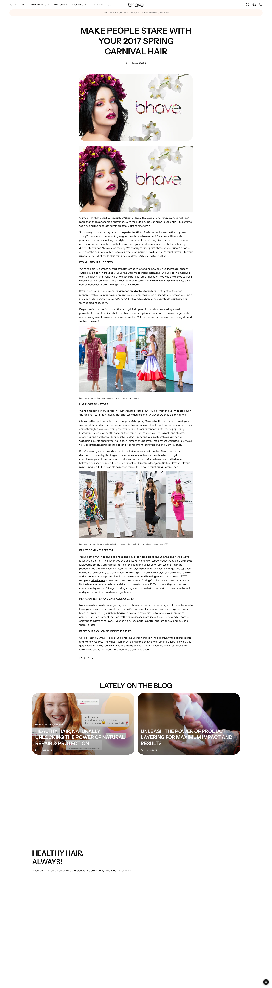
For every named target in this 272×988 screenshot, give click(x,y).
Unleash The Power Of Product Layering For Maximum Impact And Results (186, 737)
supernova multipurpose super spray (121, 294)
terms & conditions (172, 877)
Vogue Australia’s (170, 560)
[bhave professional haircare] (136, 5)
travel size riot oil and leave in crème (160, 613)
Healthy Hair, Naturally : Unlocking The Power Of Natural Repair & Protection (80, 737)
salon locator (98, 580)
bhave (97, 217)
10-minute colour (42, 877)
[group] (136, 12)
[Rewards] (266, 982)
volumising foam (91, 317)
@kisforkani (116, 432)
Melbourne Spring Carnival (153, 221)
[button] (40, 4)
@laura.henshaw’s (157, 459)
